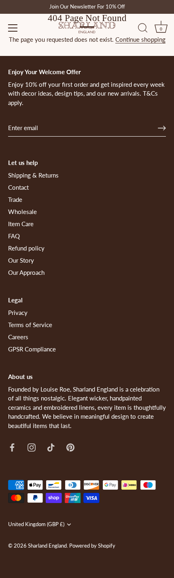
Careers (18, 336)
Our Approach (26, 272)
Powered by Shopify (92, 545)
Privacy (18, 312)
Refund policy (26, 248)
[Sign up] (162, 128)
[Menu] (13, 28)
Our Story (21, 260)
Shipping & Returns (33, 175)
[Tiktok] (51, 446)
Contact (18, 187)
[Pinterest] (70, 446)
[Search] (143, 29)
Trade (15, 199)
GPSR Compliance (32, 349)
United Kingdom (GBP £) (36, 524)
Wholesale (22, 211)
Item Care (21, 223)
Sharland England (47, 545)
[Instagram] (32, 446)
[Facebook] (12, 446)
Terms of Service (30, 324)
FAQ (14, 236)
